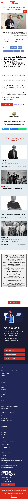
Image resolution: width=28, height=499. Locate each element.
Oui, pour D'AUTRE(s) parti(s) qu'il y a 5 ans (15, 88)
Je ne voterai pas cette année (11, 97)
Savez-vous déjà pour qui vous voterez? (13, 80)
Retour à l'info (14, 302)
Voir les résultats (19, 104)
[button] (2, 3)
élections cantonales (7, 51)
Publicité (3, 456)
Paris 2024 (4, 434)
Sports (4, 427)
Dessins (3, 404)
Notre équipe (4, 463)
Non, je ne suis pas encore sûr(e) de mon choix (13, 92)
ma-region (5, 448)
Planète (3, 387)
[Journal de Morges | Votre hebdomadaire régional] (14, 2)
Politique (3, 389)
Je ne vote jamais (8, 99)
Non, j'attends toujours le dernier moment (15, 94)
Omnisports (4, 432)
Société (3, 394)
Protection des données (7, 467)
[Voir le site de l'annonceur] (14, 270)
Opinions (5, 400)
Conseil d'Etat (14, 47)
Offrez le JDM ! (10, 358)
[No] (26, 493)
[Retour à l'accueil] (8, 473)
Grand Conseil (17, 51)
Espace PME (4, 458)
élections (20, 47)
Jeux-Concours (5, 418)
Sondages (4, 422)
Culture (3, 382)
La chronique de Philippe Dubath (9, 406)
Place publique (7, 412)
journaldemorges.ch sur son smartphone (11, 460)
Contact (8, 484)
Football (3, 430)
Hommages (4, 415)
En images (5, 367)
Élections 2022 (7, 441)
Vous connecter (11, 354)
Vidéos (3, 375)
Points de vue (4, 408)
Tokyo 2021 (4, 437)
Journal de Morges (8, 40)
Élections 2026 (5, 385)
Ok (14, 496)
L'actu (4, 379)
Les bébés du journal (6, 420)
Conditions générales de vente (9, 465)
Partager (23, 128)
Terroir (3, 396)
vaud (22, 51)
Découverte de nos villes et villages (10, 370)
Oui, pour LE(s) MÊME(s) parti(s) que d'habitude (13, 86)
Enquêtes (5, 444)
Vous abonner (10, 350)
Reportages (4, 392)
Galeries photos (5, 373)
